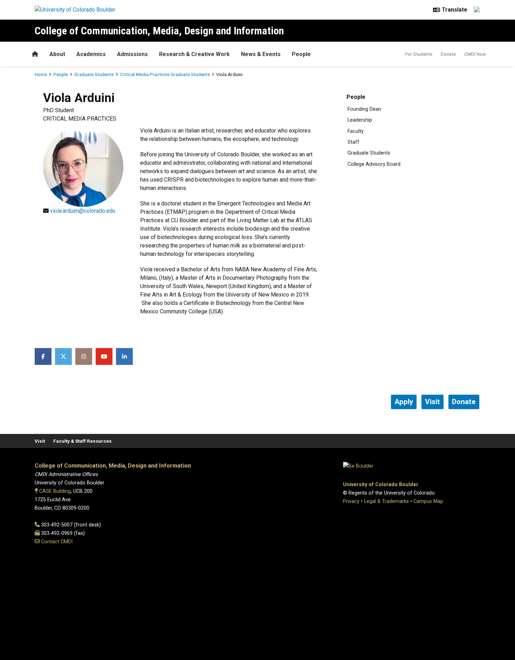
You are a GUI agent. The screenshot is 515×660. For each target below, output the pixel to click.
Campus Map (428, 501)
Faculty (356, 131)
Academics (91, 54)
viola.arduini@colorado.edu (82, 210)
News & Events (261, 54)
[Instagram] (83, 356)
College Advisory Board (374, 164)
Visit (40, 441)
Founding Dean (364, 109)
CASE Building (55, 491)
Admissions (132, 54)
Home (41, 74)
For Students (418, 54)
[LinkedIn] (124, 356)
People (301, 54)
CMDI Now (475, 54)
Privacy (351, 501)
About (57, 54)
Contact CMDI (57, 542)
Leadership (360, 120)
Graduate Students (94, 74)
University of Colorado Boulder (380, 485)
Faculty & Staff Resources (82, 441)
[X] (63, 356)
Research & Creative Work (194, 54)
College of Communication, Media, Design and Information (159, 31)
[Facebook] (43, 356)
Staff (353, 142)
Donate (448, 54)
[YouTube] (104, 356)
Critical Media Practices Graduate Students (165, 74)
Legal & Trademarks (386, 501)
